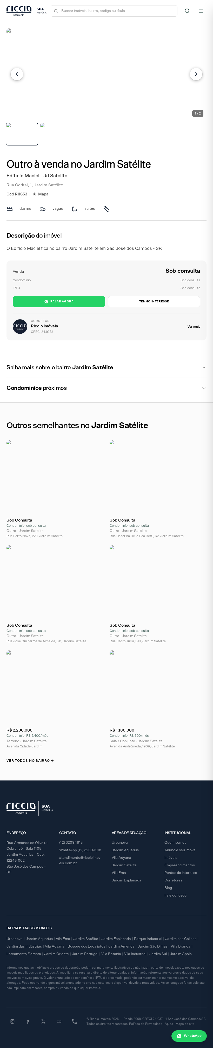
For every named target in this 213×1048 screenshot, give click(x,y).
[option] (22, 134)
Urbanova (120, 842)
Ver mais (194, 326)
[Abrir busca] (187, 11)
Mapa (43, 194)
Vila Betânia (111, 954)
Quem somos (175, 842)
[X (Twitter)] (43, 1021)
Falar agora (62, 301)
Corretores (173, 880)
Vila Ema (119, 873)
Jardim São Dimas (153, 946)
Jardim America (121, 946)
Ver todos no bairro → (30, 761)
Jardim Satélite (124, 865)
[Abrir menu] (201, 11)
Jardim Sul (158, 954)
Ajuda (169, 1023)
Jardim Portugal (85, 954)
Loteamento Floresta (23, 954)
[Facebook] (28, 1021)
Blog (168, 888)
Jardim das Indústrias (24, 946)
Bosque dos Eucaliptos (86, 946)
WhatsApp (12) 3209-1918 (80, 850)
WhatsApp (193, 1036)
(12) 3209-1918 (71, 842)
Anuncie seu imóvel (180, 850)
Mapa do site (185, 1023)
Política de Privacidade (145, 1023)
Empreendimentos (179, 865)
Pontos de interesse (180, 873)
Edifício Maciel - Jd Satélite (36, 176)
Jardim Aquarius (125, 850)
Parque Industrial (148, 939)
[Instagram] (12, 1021)
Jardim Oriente (56, 954)
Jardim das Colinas (180, 939)
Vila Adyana (121, 858)
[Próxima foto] (196, 74)
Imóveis (170, 858)
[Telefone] (74, 1021)
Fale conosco (175, 895)
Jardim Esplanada (126, 880)
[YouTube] (59, 1021)
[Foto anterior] (17, 74)
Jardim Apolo (181, 954)
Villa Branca (180, 946)
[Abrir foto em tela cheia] (106, 74)
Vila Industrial (135, 954)
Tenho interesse (154, 301)
